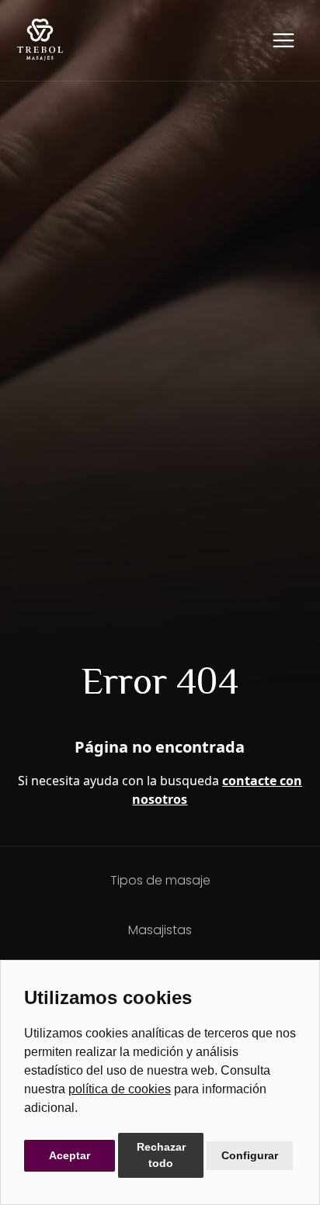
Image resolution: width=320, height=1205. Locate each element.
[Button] (283, 40)
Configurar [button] (249, 1155)
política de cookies (119, 1089)
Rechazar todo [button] (161, 1155)
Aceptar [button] (69, 1155)
